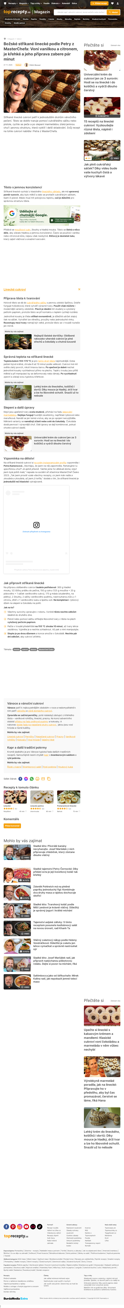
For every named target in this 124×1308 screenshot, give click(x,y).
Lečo (99, 1268)
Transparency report (92, 1243)
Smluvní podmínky (73, 1241)
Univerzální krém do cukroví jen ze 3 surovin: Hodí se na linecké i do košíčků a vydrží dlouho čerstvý (55, 440)
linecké (16, 649)
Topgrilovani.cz (110, 1233)
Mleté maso (31, 1259)
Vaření (19, 39)
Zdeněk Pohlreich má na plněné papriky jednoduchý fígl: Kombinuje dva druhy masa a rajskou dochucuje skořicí (54, 891)
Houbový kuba (65, 767)
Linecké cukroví (15, 289)
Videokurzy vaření (54, 1233)
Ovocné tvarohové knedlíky (55, 1265)
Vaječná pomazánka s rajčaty (14, 1284)
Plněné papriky (22, 1265)
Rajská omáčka (72, 1265)
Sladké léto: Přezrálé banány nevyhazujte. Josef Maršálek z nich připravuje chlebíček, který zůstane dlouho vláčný (54, 851)
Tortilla (63, 1251)
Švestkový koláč (29, 1270)
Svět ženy (51, 1238)
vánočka (21, 711)
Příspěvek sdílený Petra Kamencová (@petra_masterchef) (36, 570)
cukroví (25, 649)
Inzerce (88, 1228)
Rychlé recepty (100, 1259)
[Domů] (5, 39)
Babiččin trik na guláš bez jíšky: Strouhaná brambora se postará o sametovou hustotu (100, 1289)
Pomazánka (112, 19)
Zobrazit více (115, 45)
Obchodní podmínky (73, 1238)
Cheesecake (98, 1265)
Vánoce (33, 649)
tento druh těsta (46, 361)
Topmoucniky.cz (111, 1230)
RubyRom (7, 811)
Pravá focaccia (42, 1253)
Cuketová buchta (89, 1268)
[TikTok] (39, 1226)
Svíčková (32, 1253)
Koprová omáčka (32, 1268)
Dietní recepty (32, 1262)
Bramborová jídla (56, 1259)
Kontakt (88, 1246)
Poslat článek (43, 779)
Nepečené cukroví (45, 736)
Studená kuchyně (99, 19)
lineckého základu (51, 191)
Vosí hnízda (34, 739)
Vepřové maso (43, 1259)
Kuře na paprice (68, 1268)
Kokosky (21, 739)
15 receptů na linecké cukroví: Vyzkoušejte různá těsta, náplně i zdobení (99, 127)
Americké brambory (110, 1251)
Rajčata (77, 19)
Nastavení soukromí (73, 1228)
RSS (86, 1230)
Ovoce (89, 1262)
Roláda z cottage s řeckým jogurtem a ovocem (21, 1286)
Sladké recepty (20, 1262)
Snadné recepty (114, 1259)
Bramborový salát (32, 767)
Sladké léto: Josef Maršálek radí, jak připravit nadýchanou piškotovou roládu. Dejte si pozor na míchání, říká (55, 960)
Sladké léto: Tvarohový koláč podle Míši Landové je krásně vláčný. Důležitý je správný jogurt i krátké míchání (56, 907)
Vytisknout (37, 779)
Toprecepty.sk (110, 1228)
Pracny (60, 736)
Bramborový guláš (86, 1265)
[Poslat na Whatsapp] (32, 779)
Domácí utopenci (43, 1270)
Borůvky (86, 19)
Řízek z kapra (14, 767)
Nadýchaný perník (109, 1268)
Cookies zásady (72, 1235)
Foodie (87, 1238)
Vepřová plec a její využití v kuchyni (57, 1281)
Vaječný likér (48, 739)
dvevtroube (34, 811)
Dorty (84, 1262)
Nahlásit (88, 1241)
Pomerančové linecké (66, 806)
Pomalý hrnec (69, 1259)
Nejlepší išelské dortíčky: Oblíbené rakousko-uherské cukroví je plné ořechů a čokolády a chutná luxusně (55, 338)
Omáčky (8, 23)
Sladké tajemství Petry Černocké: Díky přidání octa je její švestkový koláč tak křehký (55, 871)
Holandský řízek (46, 1268)
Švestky (42, 19)
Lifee (107, 1241)
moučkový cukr (22, 229)
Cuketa (51, 19)
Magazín (42, 12)
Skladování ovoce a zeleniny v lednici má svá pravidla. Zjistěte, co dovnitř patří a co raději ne (102, 1279)
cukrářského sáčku (36, 302)
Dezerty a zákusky (74, 1251)
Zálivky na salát (83, 1253)
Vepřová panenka (113, 1253)
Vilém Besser (35, 65)
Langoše (78, 1268)
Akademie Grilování (12, 19)
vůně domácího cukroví (40, 711)
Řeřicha (6, 1253)
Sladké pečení (19, 23)
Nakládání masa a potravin (50, 1251)
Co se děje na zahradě (19, 1253)
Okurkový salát (19, 1268)
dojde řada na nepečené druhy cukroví (36, 724)
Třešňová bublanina (98, 1253)
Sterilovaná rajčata (36, 1265)
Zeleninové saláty (59, 1262)
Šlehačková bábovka (57, 1253)
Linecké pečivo (37, 806)
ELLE (106, 1238)
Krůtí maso (22, 1259)
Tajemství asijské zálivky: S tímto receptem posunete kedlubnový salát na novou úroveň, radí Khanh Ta (55, 925)
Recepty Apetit (52, 1235)
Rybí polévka (49, 767)
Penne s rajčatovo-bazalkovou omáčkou (19, 1281)
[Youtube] (26, 1226)
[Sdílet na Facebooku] (20, 779)
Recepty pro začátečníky (84, 1259)
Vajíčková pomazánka (11, 1289)
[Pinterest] (13, 1226)
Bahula (59, 811)
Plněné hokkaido (10, 1278)
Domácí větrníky (10, 1292)
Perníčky (29, 736)
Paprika (34, 19)
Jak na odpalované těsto (92, 1251)
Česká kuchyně (45, 1262)
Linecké (7, 806)
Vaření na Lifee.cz (54, 1230)
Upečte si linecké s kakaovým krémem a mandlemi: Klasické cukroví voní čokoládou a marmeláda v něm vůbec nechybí (101, 1039)
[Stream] (33, 1226)
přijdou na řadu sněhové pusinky (31, 721)
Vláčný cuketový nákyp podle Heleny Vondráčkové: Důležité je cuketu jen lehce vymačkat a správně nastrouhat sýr (55, 945)
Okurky (59, 19)
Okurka (25, 19)
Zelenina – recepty (32, 1251)
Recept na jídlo (52, 1228)
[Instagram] (19, 1226)
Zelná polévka (71, 1253)
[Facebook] (6, 1226)
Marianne (108, 1235)
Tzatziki (7, 1256)
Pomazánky (19, 1251)
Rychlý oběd (8, 1270)
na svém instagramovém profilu (50, 462)
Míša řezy (57, 1268)
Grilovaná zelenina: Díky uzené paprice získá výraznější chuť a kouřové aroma (100, 1284)
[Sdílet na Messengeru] (26, 779)
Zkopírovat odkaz (49, 779)
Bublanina (18, 1270)
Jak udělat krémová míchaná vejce (57, 1278)
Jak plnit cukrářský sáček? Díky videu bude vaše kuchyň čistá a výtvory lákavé (100, 170)
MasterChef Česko (46, 649)
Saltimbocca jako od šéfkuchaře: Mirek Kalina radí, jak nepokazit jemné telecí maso (55, 978)
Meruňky (68, 19)
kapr (46, 755)
